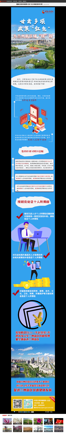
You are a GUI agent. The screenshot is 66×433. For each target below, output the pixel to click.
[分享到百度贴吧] (24, 412)
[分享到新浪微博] (19, 412)
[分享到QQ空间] (21, 412)
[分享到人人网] (23, 412)
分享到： (16, 412)
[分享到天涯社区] (26, 412)
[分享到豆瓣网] (27, 412)
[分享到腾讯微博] (20, 412)
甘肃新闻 (20, 1)
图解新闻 (24, 1)
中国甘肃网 (15, 1)
